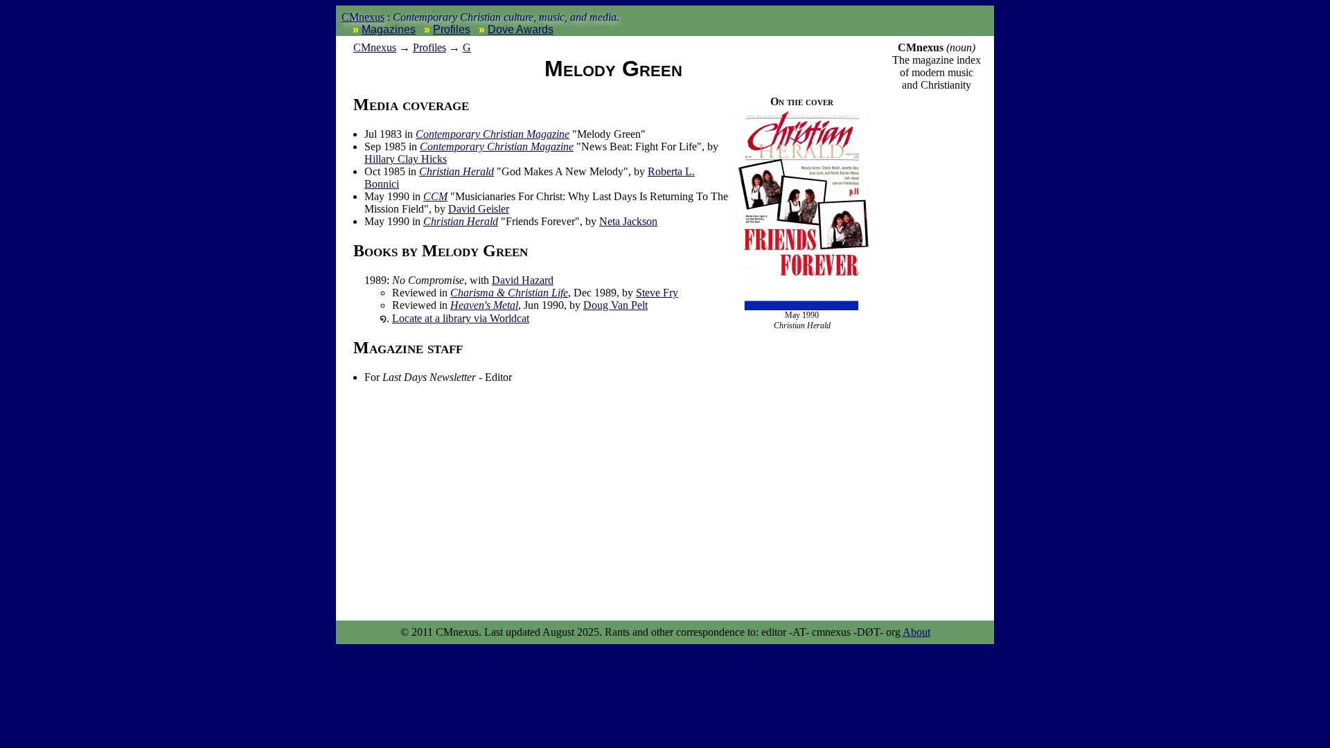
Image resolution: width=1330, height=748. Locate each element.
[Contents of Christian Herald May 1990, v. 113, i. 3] (802, 307)
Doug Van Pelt (615, 305)
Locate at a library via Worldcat (460, 318)
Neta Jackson (628, 221)
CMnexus (363, 17)
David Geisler (478, 209)
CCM (435, 196)
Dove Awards (520, 29)
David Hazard (522, 280)
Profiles (451, 29)
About (916, 632)
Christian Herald (456, 171)
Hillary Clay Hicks (405, 159)
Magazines (389, 29)
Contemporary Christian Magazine (492, 134)
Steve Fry (657, 293)
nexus (374, 47)
